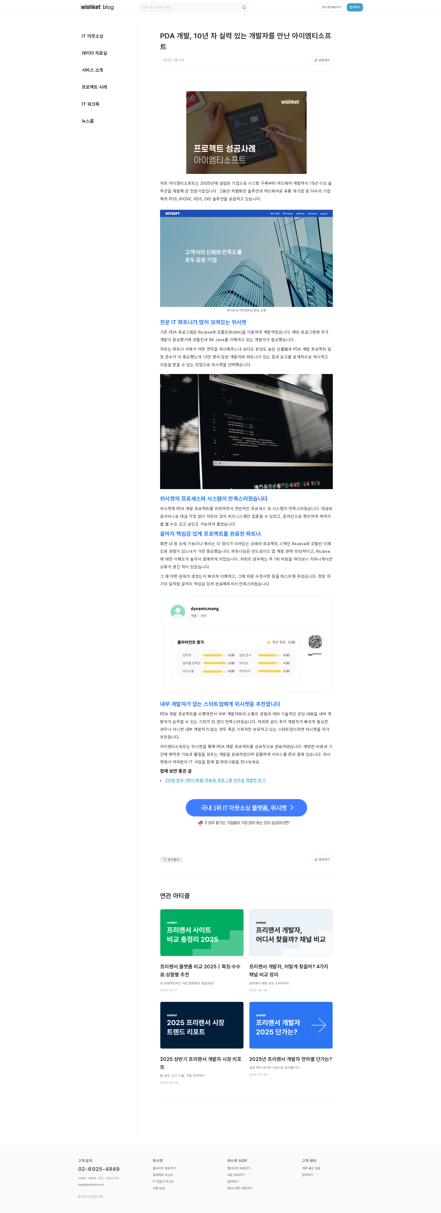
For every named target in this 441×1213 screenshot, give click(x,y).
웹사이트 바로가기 (164, 1168)
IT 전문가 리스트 (163, 1181)
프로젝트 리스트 (163, 1175)
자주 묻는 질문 (311, 1168)
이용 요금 (159, 1188)
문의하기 (232, 1181)
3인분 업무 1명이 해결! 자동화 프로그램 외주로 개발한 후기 (215, 780)
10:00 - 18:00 (98, 1178)
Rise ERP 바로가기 (239, 1188)
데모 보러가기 (236, 1175)
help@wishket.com (91, 1184)
